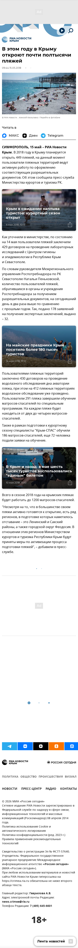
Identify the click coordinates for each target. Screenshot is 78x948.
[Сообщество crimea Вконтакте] (25, 746)
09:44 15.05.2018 (11, 67)
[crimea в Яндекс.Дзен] (40, 746)
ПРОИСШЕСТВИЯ (51, 777)
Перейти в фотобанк (50, 117)
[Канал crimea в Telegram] (9, 746)
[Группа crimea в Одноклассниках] (56, 746)
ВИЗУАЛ (70, 777)
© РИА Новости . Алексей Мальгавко (20, 117)
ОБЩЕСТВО (28, 777)
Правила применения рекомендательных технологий (31, 841)
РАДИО (51, 789)
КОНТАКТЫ (68, 789)
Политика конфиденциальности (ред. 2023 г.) (33, 835)
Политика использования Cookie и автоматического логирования (26, 829)
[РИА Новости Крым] (16, 39)
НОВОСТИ (9, 789)
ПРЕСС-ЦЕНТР (31, 789)
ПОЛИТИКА (10, 777)
